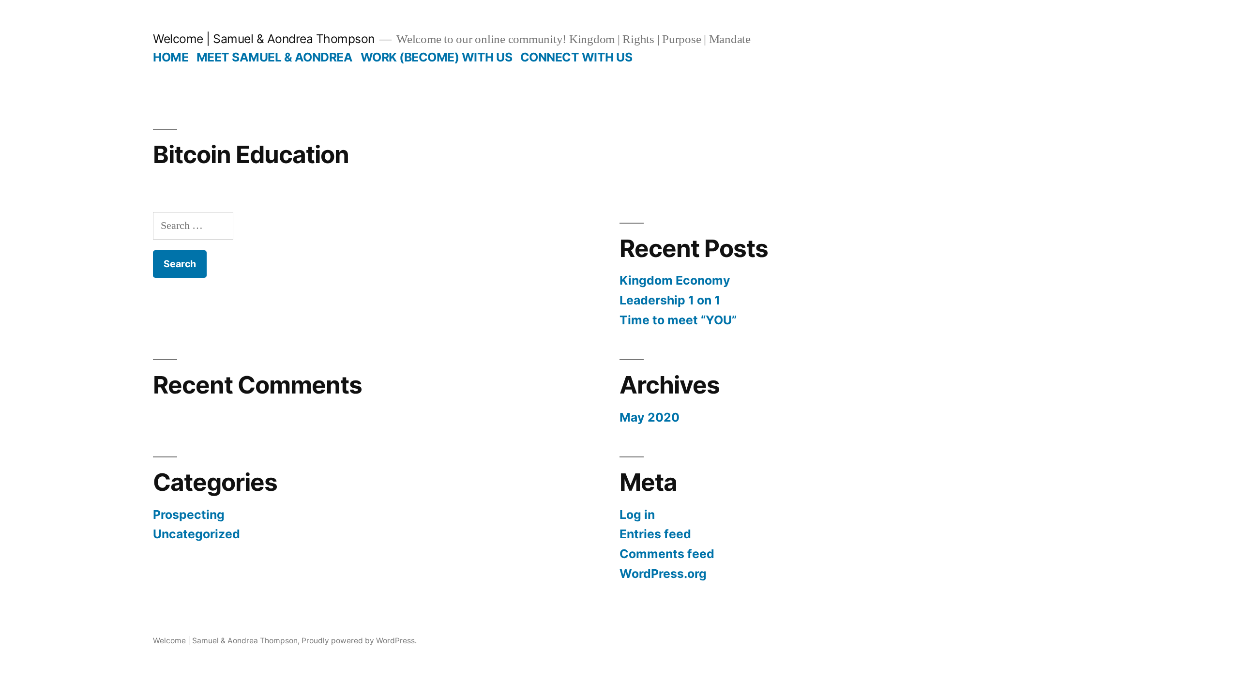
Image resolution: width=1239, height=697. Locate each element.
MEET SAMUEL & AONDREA (274, 57)
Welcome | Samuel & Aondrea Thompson (264, 38)
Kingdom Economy (675, 280)
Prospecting (189, 514)
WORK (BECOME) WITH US (437, 57)
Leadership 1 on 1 (670, 300)
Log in (637, 514)
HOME (170, 57)
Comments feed (667, 553)
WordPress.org (663, 573)
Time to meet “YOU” (678, 320)
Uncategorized (196, 534)
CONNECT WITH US (576, 57)
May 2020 (650, 417)
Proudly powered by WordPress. (359, 640)
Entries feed (655, 534)
